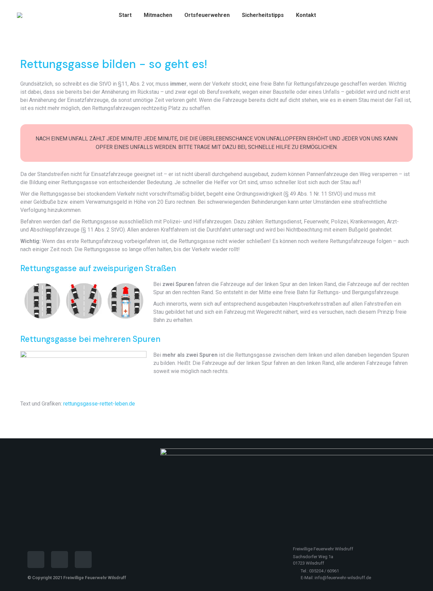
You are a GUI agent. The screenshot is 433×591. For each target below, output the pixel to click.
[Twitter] (83, 559)
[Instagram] (59, 559)
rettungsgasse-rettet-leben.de (99, 403)
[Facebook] (35, 559)
